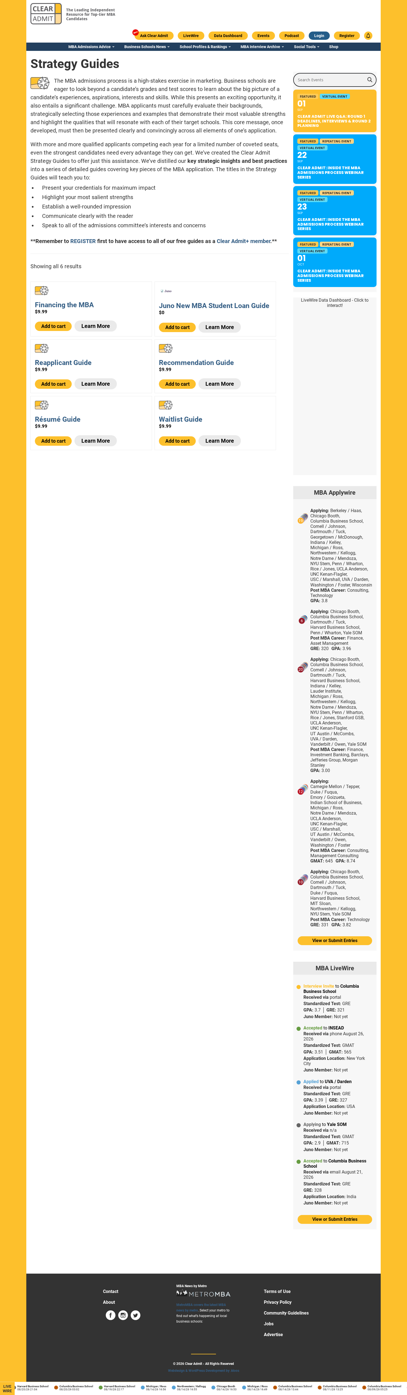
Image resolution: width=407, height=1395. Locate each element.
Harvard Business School (26, 1386)
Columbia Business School (69, 1386)
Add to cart (53, 326)
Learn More (95, 326)
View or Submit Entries (334, 940)
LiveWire (7, 1388)
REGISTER (83, 241)
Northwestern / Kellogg (184, 1386)
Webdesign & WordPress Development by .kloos (203, 1371)
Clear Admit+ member (243, 241)
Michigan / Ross (149, 1386)
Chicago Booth (219, 1386)
